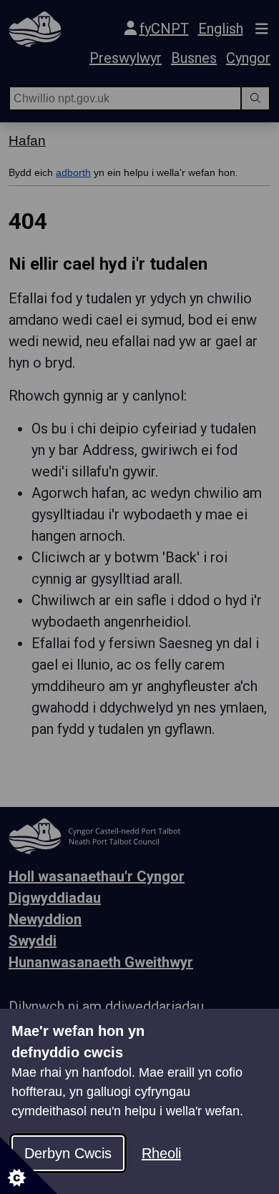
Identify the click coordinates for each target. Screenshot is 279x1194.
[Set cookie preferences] (28, 1165)
